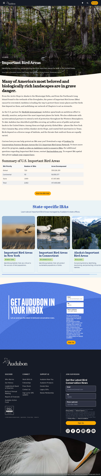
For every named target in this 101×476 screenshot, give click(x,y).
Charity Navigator (9, 410)
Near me (83, 3)
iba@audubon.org (54, 151)
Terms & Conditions (83, 418)
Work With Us (27, 379)
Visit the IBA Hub (42, 193)
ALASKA (79, 259)
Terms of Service (80, 410)
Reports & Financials (12, 397)
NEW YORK (10, 259)
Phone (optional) (72, 309)
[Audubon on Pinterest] (93, 431)
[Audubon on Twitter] (78, 431)
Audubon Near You (46, 379)
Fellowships (26, 383)
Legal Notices (23, 417)
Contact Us (26, 389)
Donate (94, 3)
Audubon (11, 3)
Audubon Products (46, 383)
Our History (9, 383)
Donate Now (44, 386)
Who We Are (9, 379)
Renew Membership (47, 393)
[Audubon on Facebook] (73, 431)
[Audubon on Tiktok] (88, 431)
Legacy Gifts (44, 389)
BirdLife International (32, 112)
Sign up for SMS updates (28, 394)
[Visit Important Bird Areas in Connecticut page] (53, 244)
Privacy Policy (72, 336)
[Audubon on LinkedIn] (83, 431)
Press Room (26, 386)
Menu (4, 3)
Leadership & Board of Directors (12, 387)
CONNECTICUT (46, 259)
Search (87, 2)
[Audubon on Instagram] (68, 431)
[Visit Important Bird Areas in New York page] (18, 244)
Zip (68, 303)
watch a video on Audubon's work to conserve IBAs (41, 148)
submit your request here (23, 154)
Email (69, 297)
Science (5, 57)
